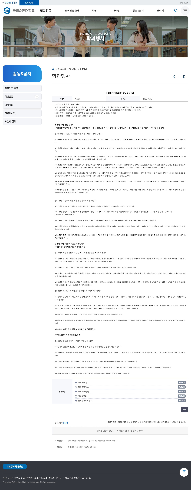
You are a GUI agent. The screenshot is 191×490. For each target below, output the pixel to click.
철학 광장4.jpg (84, 396)
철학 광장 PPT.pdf (85, 401)
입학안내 (29, 2)
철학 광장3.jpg (83, 392)
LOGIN (185, 3)
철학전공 (45, 11)
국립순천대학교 (9, 2)
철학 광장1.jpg (83, 383)
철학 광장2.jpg (83, 387)
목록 (184, 409)
